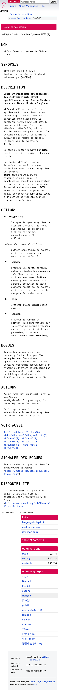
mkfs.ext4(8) (11, 441)
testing (14, 18)
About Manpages (28, 5)
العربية (25, 576)
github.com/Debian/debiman (42, 682)
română (26, 614)
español (26, 590)
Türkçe (26, 629)
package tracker (31, 526)
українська (28, 634)
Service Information (21, 14)
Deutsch (26, 581)
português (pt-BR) (32, 610)
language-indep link (33, 522)
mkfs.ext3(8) (29, 438)
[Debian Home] (4, 6)
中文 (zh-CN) (29, 638)
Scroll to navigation (15, 26)
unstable (27, 563)
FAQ (43, 5)
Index (13, 5)
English (26, 586)
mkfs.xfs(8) (11, 448)
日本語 (26, 600)
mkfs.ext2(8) (11, 438)
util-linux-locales (25, 18)
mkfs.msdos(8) (12, 444)
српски (26, 619)
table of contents (33, 540)
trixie (25, 553)
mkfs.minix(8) (30, 441)
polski (25, 605)
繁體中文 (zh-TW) (32, 643)
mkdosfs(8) (10, 435)
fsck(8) (35, 432)
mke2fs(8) (25, 435)
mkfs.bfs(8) (40, 435)
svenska (26, 624)
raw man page (30, 531)
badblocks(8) (20, 432)
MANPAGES (14, 1)
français (26, 595)
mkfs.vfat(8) (31, 444)
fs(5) (7, 432)
